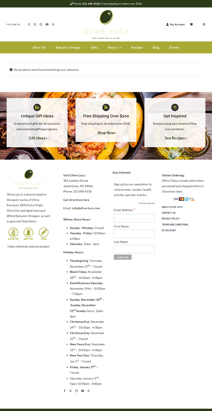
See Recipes (175, 138)
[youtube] (47, 24)
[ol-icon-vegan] (43, 228)
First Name (121, 226)
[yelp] (53, 24)
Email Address (124, 210)
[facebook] (29, 24)
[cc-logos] (183, 198)
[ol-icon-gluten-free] (13, 228)
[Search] (204, 24)
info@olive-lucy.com (86, 208)
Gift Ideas (37, 138)
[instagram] (41, 24)
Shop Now (106, 133)
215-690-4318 (91, 3)
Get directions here (76, 200)
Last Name (121, 242)
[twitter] (35, 24)
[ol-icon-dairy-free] (28, 228)
